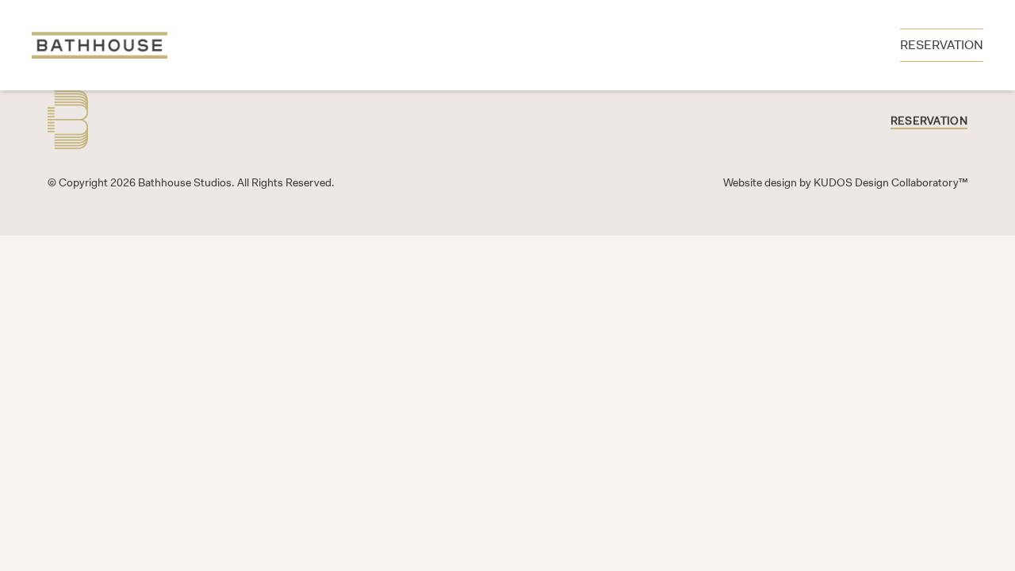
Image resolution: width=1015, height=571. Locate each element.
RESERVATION (941, 44)
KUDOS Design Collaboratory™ (890, 182)
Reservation (929, 120)
